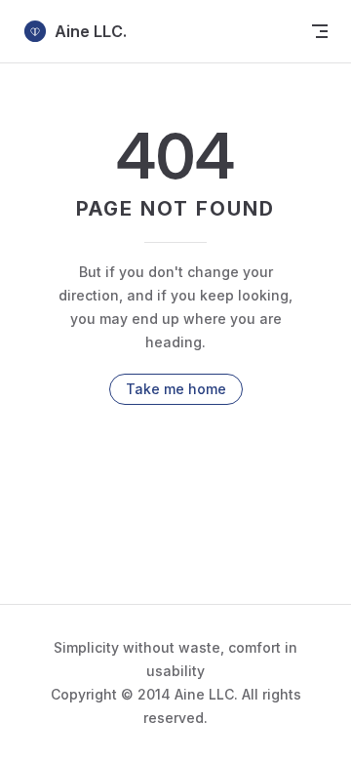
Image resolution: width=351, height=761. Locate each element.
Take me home (176, 388)
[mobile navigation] (319, 31)
